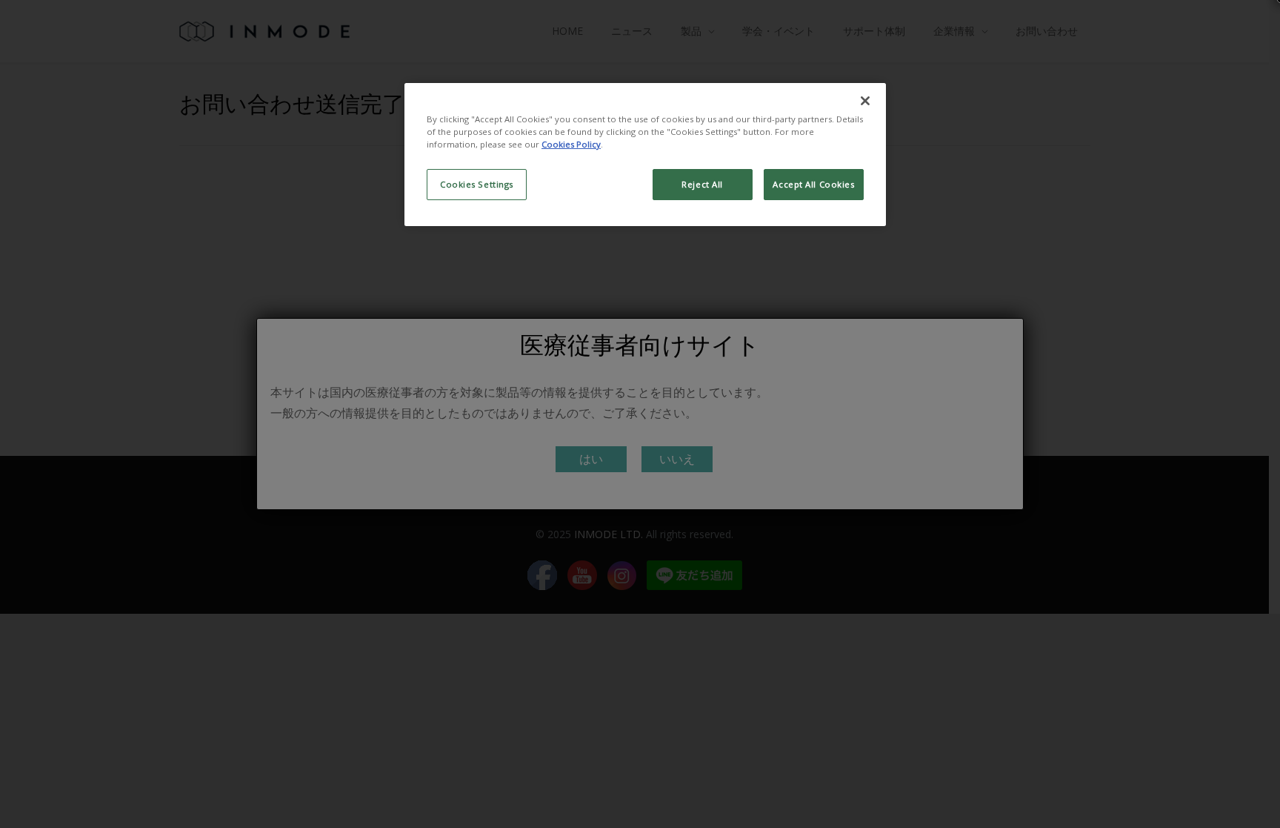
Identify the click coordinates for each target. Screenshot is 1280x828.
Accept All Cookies (813, 184)
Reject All (702, 184)
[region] (645, 154)
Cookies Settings (476, 184)
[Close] (865, 101)
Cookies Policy (571, 144)
